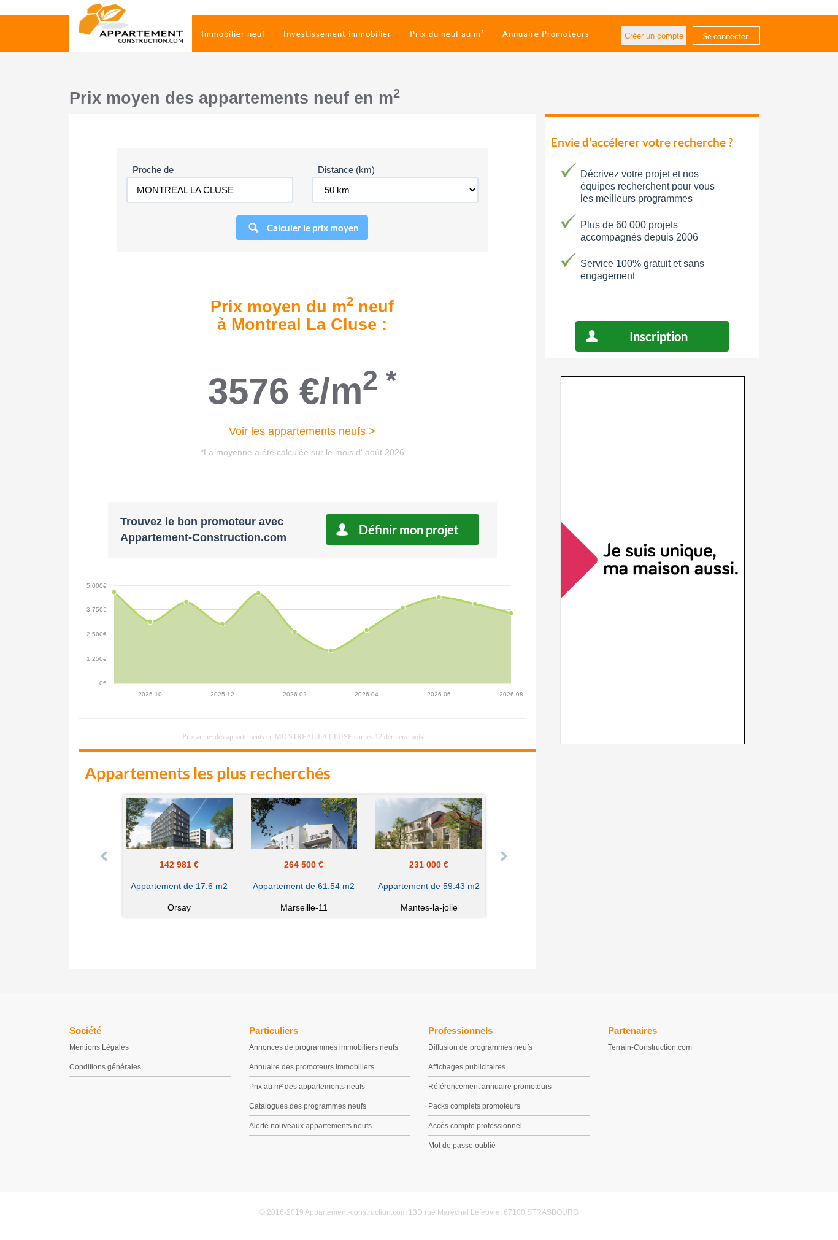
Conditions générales (105, 1067)
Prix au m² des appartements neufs (307, 1086)
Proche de (153, 169)
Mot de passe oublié (462, 1145)
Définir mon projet (409, 529)
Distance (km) (346, 169)
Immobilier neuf (233, 34)
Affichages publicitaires (466, 1067)
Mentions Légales (99, 1047)
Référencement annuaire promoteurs (490, 1086)
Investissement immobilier (337, 34)
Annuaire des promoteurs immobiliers (311, 1067)
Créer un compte (654, 35)
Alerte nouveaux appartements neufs (310, 1126)
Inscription (658, 336)
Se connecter (725, 36)
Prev (105, 856)
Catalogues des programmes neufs (307, 1106)
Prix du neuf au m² (447, 34)
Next (503, 856)
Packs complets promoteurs (474, 1106)
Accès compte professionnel (475, 1126)
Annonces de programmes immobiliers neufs (323, 1047)
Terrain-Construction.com (650, 1047)
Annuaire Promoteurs (546, 34)
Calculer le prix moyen (313, 227)
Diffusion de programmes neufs (480, 1047)
